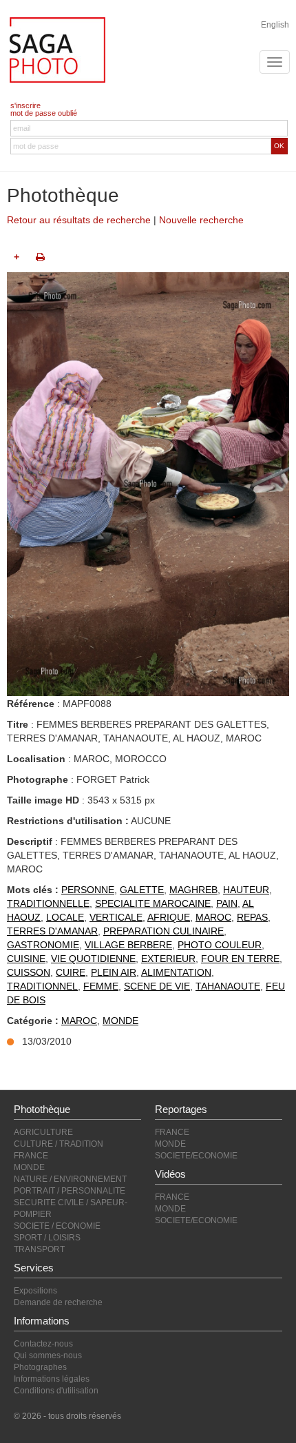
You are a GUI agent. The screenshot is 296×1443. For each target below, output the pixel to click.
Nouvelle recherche (201, 219)
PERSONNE (87, 889)
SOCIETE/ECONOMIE (196, 1155)
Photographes (40, 1367)
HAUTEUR (246, 889)
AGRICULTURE (43, 1132)
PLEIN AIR (113, 972)
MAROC (213, 917)
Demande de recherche (58, 1302)
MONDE (120, 1020)
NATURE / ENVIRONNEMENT (70, 1179)
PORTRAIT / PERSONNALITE (69, 1191)
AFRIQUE (168, 917)
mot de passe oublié (43, 113)
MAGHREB (193, 889)
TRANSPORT (39, 1249)
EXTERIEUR (168, 958)
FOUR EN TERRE (240, 958)
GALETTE (142, 889)
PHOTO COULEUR (220, 944)
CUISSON (28, 972)
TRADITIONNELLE (48, 903)
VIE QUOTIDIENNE (93, 958)
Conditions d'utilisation (56, 1390)
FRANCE (31, 1155)
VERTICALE (115, 917)
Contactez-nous (43, 1344)
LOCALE (65, 917)
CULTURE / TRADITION (58, 1144)
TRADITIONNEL (42, 986)
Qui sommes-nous (48, 1355)
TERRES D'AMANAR (52, 931)
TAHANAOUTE (227, 986)
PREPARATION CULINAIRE (163, 931)
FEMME (100, 986)
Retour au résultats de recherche (79, 219)
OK (279, 146)
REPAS (252, 917)
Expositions (35, 1291)
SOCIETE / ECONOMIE (57, 1226)
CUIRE (70, 972)
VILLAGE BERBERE (128, 944)
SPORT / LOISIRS (47, 1237)
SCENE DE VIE (157, 986)
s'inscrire (25, 105)
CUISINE (26, 958)
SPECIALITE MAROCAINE (153, 903)
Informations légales (51, 1379)
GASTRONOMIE (43, 944)
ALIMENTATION (176, 972)
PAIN (226, 903)
